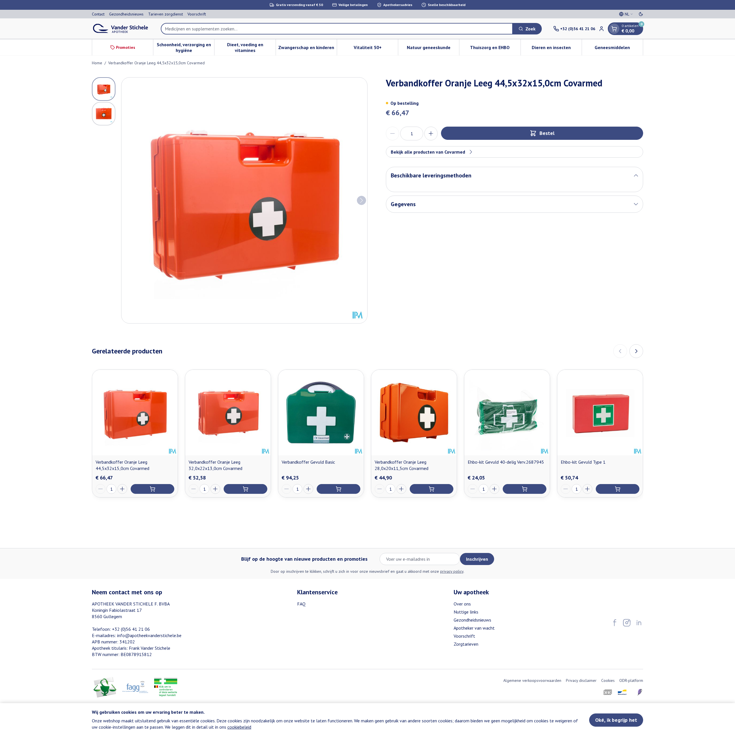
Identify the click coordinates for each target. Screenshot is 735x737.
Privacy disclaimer (581, 680)
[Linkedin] (639, 622)
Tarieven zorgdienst (165, 14)
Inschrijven (477, 559)
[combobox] (337, 28)
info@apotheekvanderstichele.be (149, 635)
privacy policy (451, 571)
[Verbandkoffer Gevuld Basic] (321, 412)
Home (97, 62)
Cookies (608, 680)
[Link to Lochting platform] (639, 692)
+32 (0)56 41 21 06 (131, 629)
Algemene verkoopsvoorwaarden (532, 680)
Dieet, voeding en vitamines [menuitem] (251, 47)
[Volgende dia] (636, 351)
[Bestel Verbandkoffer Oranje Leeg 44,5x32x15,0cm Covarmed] (152, 489)
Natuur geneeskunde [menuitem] (433, 49)
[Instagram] (626, 622)
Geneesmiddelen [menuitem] (619, 49)
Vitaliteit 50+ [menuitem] (376, 49)
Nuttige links (466, 612)
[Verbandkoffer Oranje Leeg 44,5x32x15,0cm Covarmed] (135, 412)
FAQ (301, 604)
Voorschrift (196, 14)
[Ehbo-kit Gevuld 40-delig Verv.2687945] (507, 412)
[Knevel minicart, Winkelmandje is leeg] (614, 29)
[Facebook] (614, 622)
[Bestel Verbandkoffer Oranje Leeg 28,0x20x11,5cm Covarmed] (431, 489)
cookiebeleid (239, 727)
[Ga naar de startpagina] (120, 28)
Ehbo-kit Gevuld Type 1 (583, 462)
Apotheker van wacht (474, 628)
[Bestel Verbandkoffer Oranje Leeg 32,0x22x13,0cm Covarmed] (245, 489)
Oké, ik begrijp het (616, 720)
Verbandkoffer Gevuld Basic (308, 462)
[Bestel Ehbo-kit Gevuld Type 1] (617, 489)
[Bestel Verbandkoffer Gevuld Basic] (338, 489)
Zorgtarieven (466, 644)
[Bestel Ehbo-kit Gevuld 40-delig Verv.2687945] (524, 489)
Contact (98, 14)
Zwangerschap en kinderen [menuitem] (307, 49)
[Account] (601, 29)
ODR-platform (631, 680)
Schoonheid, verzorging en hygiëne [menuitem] (185, 47)
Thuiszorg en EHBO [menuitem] (495, 49)
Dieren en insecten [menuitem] (557, 49)
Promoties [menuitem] (125, 47)
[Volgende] (361, 200)
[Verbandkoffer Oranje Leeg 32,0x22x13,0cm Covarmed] (228, 412)
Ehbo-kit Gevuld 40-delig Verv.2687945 (506, 462)
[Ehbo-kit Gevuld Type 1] (600, 412)
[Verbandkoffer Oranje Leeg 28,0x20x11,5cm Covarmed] (414, 412)
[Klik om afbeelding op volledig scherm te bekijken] (244, 200)
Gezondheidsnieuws (126, 14)
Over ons (462, 604)
